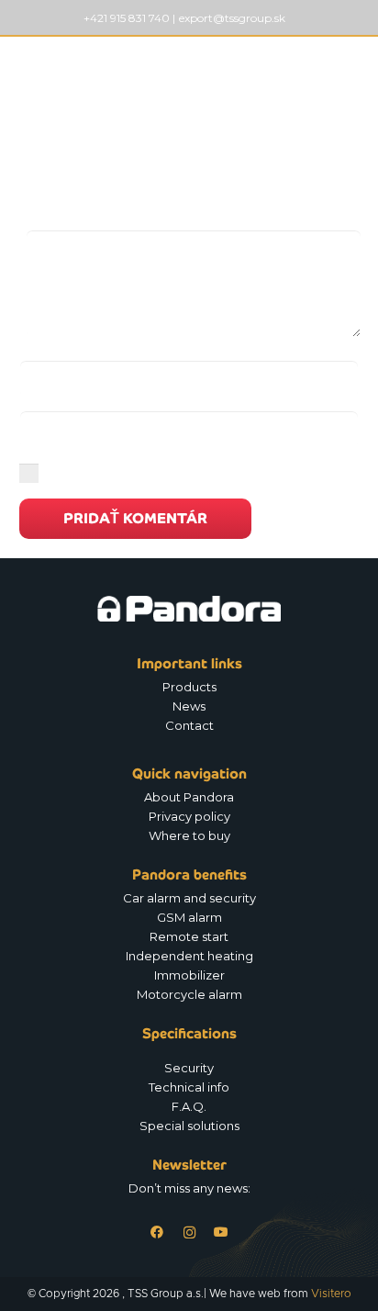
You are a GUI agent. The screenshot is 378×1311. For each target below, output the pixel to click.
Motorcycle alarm (189, 994)
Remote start (189, 936)
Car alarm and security (189, 898)
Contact (189, 725)
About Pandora (189, 797)
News (189, 706)
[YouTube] (222, 1232)
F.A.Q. (189, 1106)
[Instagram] (189, 1232)
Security (189, 1067)
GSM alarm (189, 917)
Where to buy (189, 835)
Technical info (189, 1087)
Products (189, 686)
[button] (354, 73)
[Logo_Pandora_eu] (78, 73)
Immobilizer (189, 975)
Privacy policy (189, 816)
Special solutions (189, 1125)
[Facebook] (157, 1232)
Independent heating (189, 955)
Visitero (331, 1293)
